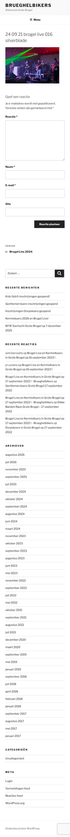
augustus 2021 (14, 625)
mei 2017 (11, 728)
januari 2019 (13, 669)
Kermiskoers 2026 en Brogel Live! (26, 318)
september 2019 (16, 654)
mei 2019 (11, 662)
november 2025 (15, 469)
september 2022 (16, 588)
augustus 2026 (15, 454)
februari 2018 (14, 699)
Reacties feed (14, 795)
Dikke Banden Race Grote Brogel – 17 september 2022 (35, 407)
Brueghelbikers (28, 5)
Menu (37, 19)
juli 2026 (11, 462)
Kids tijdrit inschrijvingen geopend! (27, 296)
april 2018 (11, 691)
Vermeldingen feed (17, 788)
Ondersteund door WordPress (22, 828)
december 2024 (15, 491)
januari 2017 (13, 736)
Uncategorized (14, 758)
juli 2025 (11, 484)
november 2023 (15, 536)
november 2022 (15, 580)
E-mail (10, 185)
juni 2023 (11, 565)
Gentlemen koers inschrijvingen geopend (31, 303)
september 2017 (15, 713)
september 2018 (16, 676)
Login (9, 781)
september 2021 (15, 617)
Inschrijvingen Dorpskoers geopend (28, 311)
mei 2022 (11, 602)
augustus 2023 (15, 558)
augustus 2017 (14, 721)
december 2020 (15, 639)
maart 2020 (12, 647)
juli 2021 (10, 632)
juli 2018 (10, 684)
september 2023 (16, 551)
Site (8, 204)
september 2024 (16, 506)
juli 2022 (10, 595)
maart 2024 (12, 528)
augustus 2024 (15, 514)
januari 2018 (13, 706)
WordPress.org (15, 803)
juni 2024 (11, 521)
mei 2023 (11, 573)
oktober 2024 (14, 499)
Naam (10, 166)
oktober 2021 (13, 610)
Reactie (11, 116)
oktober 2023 (14, 543)
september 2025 (16, 476)
